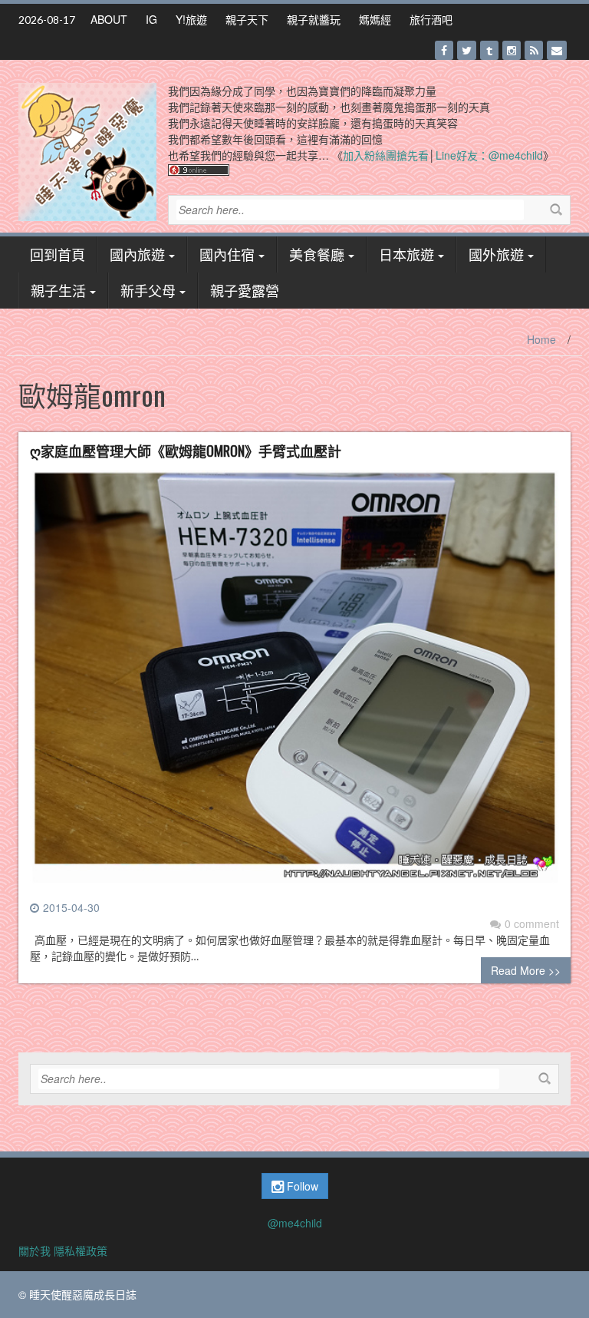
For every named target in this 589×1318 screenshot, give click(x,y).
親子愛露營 (244, 290)
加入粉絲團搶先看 (386, 155)
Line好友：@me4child (489, 155)
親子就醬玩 (314, 19)
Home (541, 339)
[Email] (557, 50)
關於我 (34, 1250)
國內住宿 (227, 254)
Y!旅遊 (191, 19)
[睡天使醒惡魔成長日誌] (87, 150)
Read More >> (526, 970)
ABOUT (108, 19)
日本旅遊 (406, 254)
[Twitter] (466, 50)
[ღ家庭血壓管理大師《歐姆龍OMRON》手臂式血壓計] (294, 683)
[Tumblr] (489, 50)
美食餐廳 (316, 254)
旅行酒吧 (431, 19)
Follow (301, 1186)
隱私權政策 (80, 1250)
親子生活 (58, 290)
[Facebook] (444, 50)
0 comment (532, 923)
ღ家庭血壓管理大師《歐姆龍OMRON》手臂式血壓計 (185, 451)
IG (151, 19)
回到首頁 (57, 254)
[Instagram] (511, 50)
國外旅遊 (496, 254)
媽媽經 (375, 19)
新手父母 (148, 290)
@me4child (295, 1222)
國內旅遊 (137, 254)
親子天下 (246, 19)
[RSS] (534, 50)
